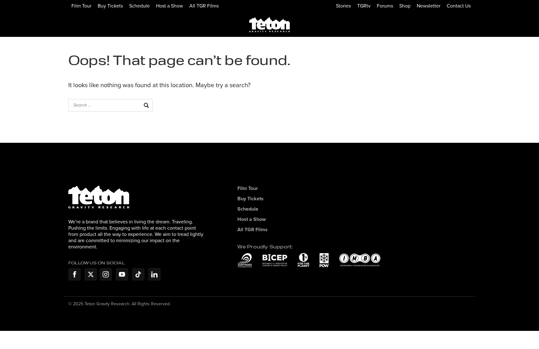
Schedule (139, 5)
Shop (404, 5)
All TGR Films (204, 5)
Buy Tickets (110, 5)
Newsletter (428, 5)
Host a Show (169, 5)
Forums (385, 5)
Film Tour (81, 5)
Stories (343, 5)
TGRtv (364, 5)
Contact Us (459, 5)
